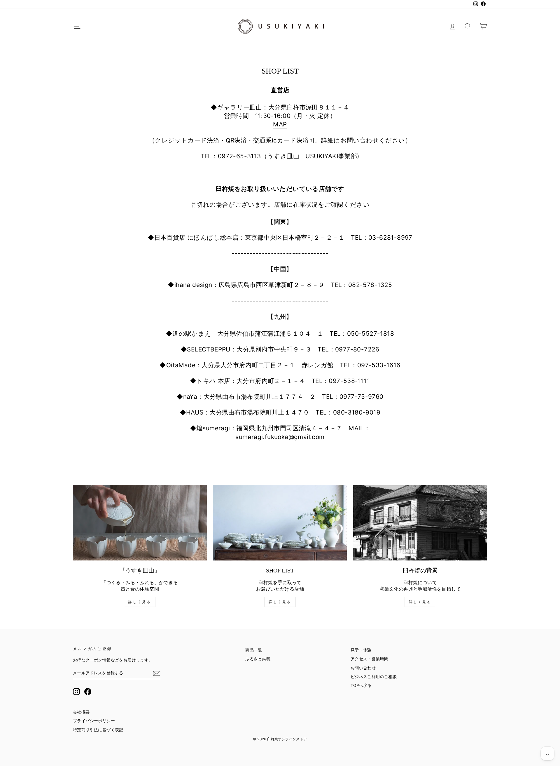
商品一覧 (253, 650)
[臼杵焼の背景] (420, 522)
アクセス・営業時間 (369, 659)
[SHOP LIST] (280, 522)
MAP (280, 124)
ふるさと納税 (257, 659)
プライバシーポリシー (94, 720)
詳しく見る (139, 602)
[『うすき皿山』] (140, 522)
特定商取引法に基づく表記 (98, 729)
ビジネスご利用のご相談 (374, 676)
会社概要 (81, 712)
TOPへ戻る (361, 685)
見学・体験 (361, 650)
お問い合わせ (363, 668)
